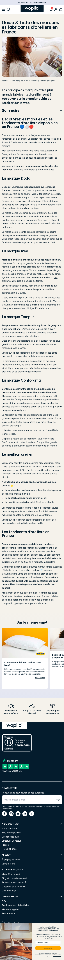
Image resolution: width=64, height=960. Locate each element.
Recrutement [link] (8, 913)
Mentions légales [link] (10, 909)
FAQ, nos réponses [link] (11, 832)
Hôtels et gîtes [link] (9, 848)
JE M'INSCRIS (48, 948)
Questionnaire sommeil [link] (13, 886)
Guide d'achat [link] (9, 890)
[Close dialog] (62, 924)
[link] (55, 9)
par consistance (38, 603)
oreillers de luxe (31, 570)
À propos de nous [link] (11, 859)
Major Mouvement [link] (11, 874)
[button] (3, 9)
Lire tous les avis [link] (10, 836)
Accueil (5, 81)
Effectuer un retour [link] (11, 840)
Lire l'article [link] (40, 677)
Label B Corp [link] (8, 863)
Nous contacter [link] (10, 828)
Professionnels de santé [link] (14, 882)
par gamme (21, 603)
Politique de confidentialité (57, 956)
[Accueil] (32, 8)
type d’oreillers (47, 150)
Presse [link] (5, 844)
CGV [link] (4, 901)
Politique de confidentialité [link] (15, 905)
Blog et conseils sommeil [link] (14, 878)
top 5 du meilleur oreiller (31, 523)
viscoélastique (32, 336)
